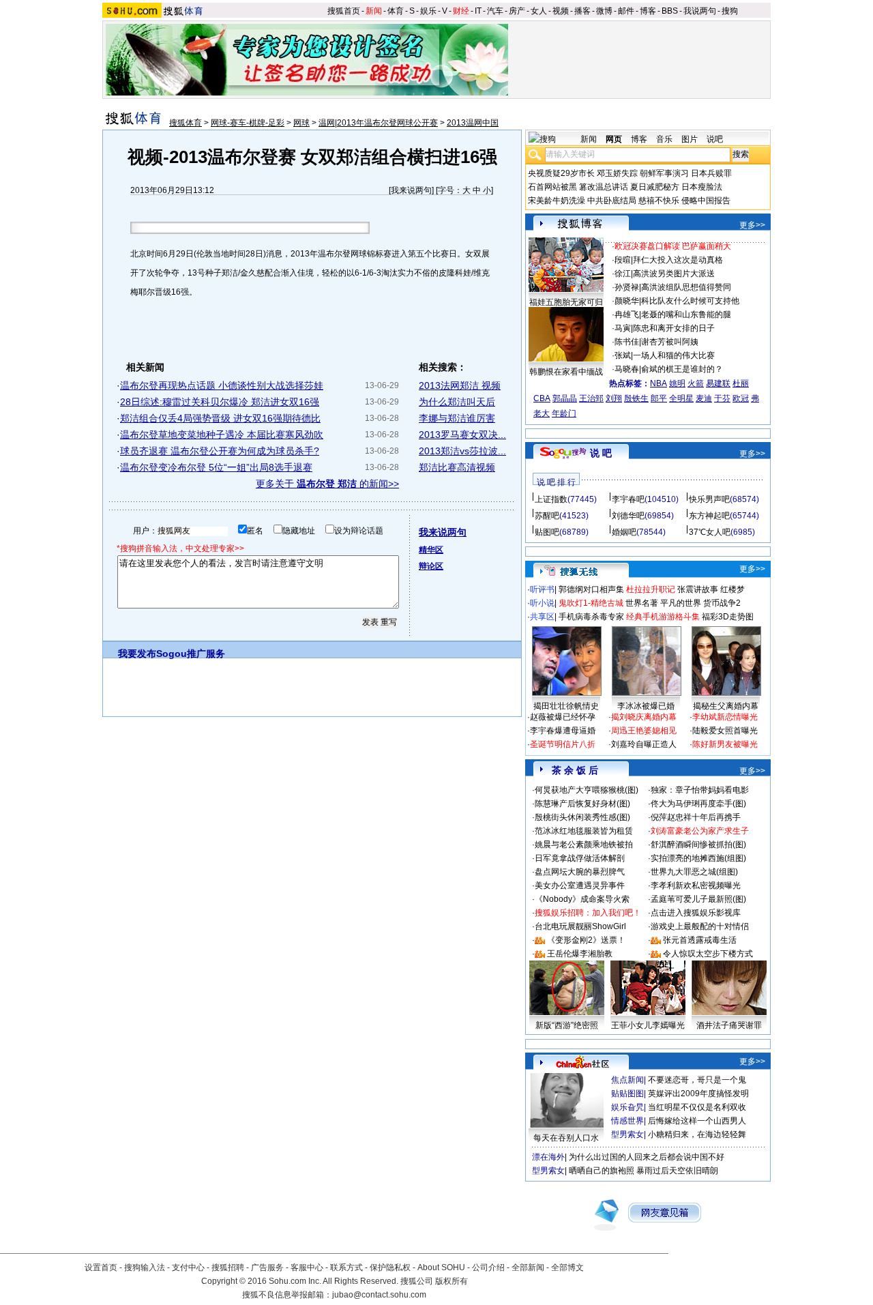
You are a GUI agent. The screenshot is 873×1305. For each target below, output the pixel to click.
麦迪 (704, 398)
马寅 (623, 328)
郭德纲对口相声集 (591, 589)
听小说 (542, 603)
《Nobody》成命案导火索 (582, 899)
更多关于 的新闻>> (327, 483)
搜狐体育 (185, 123)
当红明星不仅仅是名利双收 (697, 1107)
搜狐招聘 (227, 1267)
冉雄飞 (627, 314)
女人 (539, 11)
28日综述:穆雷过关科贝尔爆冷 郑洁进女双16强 (219, 401)
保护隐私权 (390, 1267)
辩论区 (431, 566)
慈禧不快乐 (658, 200)
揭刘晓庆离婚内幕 (644, 717)
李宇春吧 (628, 499)
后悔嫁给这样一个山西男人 (697, 1121)
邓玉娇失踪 (617, 173)
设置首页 (101, 1267)
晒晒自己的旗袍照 (601, 1170)
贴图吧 (547, 532)
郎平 (659, 398)
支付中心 (188, 1267)
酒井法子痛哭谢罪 (729, 1025)
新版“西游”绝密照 (566, 1025)
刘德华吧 (628, 515)
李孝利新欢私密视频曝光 (696, 885)
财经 (461, 11)
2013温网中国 (473, 123)
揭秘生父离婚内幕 (725, 706)
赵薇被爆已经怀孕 (562, 717)
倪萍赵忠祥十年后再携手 (696, 817)
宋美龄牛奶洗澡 (556, 200)
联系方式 (346, 1267)
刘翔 (614, 398)
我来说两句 (411, 190)
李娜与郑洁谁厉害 (457, 418)
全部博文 (567, 1267)
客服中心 (307, 1267)
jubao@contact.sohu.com (379, 1295)
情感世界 (627, 1121)
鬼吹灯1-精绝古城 (591, 603)
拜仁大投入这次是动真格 (678, 260)
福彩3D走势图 (728, 616)
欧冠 (741, 398)
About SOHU (441, 1267)
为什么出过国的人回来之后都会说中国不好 (646, 1157)
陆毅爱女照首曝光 (725, 730)
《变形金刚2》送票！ (586, 940)
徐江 (623, 273)
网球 (301, 123)
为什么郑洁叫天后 (457, 401)
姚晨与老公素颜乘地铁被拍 (584, 844)
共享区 (542, 616)
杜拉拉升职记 (650, 589)
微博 (604, 11)
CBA (541, 398)
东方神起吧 (709, 515)
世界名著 (641, 603)
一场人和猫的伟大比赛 (674, 355)
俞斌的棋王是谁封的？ (682, 369)
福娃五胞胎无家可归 (566, 302)
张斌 (623, 355)
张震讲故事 (697, 589)
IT (478, 11)
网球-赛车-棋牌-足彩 (247, 123)
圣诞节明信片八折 (562, 744)
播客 (582, 11)
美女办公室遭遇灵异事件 (580, 885)
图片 (689, 139)
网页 (614, 139)
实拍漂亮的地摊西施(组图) (698, 858)
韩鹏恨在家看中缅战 (566, 372)
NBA (658, 383)
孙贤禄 (627, 287)
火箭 (695, 383)
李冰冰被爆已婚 (646, 706)
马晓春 (627, 369)
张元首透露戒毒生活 (700, 940)
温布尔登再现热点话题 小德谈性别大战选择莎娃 (221, 385)
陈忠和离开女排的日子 (674, 328)
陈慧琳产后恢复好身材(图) (582, 803)
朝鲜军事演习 (664, 173)
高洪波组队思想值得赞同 (686, 287)
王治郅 (591, 398)
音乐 (664, 139)
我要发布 (137, 653)
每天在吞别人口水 (566, 1138)
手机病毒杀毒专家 (591, 616)
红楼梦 (732, 589)
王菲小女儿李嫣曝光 (648, 1025)
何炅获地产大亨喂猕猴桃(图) (586, 790)
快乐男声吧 (709, 499)
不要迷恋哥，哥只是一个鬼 (697, 1080)
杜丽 (741, 383)
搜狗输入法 (144, 1267)
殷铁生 (636, 398)
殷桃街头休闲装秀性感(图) (582, 817)
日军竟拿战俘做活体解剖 (580, 858)
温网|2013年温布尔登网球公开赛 (378, 123)
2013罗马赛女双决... (462, 434)
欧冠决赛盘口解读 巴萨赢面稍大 (673, 246)
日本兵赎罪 (711, 173)
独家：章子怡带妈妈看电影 (700, 790)
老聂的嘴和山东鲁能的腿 (686, 314)
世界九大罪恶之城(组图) (694, 872)
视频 (560, 11)
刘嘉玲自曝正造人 (644, 744)
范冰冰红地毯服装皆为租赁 (584, 831)
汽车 (495, 11)
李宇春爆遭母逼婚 (562, 730)
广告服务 (267, 1267)
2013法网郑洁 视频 (460, 385)
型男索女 (627, 1134)
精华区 (431, 550)
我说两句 (699, 11)
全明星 (681, 398)
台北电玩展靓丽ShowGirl (580, 926)
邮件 (626, 11)
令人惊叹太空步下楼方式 (708, 953)
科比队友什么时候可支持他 (690, 301)
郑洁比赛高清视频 (457, 467)
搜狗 (730, 11)
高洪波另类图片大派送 (674, 273)
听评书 (542, 589)
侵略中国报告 (705, 200)
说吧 (715, 139)
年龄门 (564, 413)
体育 (395, 11)
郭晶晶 (564, 398)
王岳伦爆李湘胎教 (579, 953)
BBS (670, 11)
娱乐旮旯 (627, 1107)
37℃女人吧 (709, 532)
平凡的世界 (680, 603)
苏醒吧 (547, 515)
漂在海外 (548, 1157)
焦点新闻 (627, 1080)
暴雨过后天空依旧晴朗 (677, 1170)
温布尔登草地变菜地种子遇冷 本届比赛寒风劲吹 (221, 434)
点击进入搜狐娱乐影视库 (696, 913)
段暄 (623, 260)
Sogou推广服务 (190, 653)
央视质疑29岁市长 (561, 173)
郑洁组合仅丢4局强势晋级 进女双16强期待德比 (220, 418)
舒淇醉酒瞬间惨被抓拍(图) (698, 844)
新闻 (374, 11)
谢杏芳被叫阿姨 (669, 342)
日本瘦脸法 (701, 187)
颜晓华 (627, 301)
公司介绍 (488, 1267)
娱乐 (428, 11)
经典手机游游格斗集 (663, 616)
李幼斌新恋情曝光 (725, 717)
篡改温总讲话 (603, 187)
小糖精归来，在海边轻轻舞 (697, 1134)
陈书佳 (627, 342)
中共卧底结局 (611, 200)
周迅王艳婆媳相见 (644, 730)
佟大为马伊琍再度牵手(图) (698, 803)
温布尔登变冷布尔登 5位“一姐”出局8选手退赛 (216, 467)
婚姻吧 (624, 532)
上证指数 (551, 499)
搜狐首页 (343, 11)
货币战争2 (722, 603)
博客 (648, 11)
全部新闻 (528, 1267)
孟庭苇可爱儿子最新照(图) (698, 899)
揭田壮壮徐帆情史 (566, 706)
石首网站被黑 (552, 187)
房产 (517, 11)
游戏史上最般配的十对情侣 (700, 926)
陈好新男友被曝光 (725, 744)
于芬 (722, 398)
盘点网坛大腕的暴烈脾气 (580, 872)
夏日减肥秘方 (654, 187)
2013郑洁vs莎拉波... (462, 450)
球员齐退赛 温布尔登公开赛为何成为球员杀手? (219, 450)
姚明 (677, 383)
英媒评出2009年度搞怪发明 (698, 1093)
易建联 (718, 383)
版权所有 (451, 1281)
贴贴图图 (627, 1093)
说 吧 (601, 453)
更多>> (752, 225)
